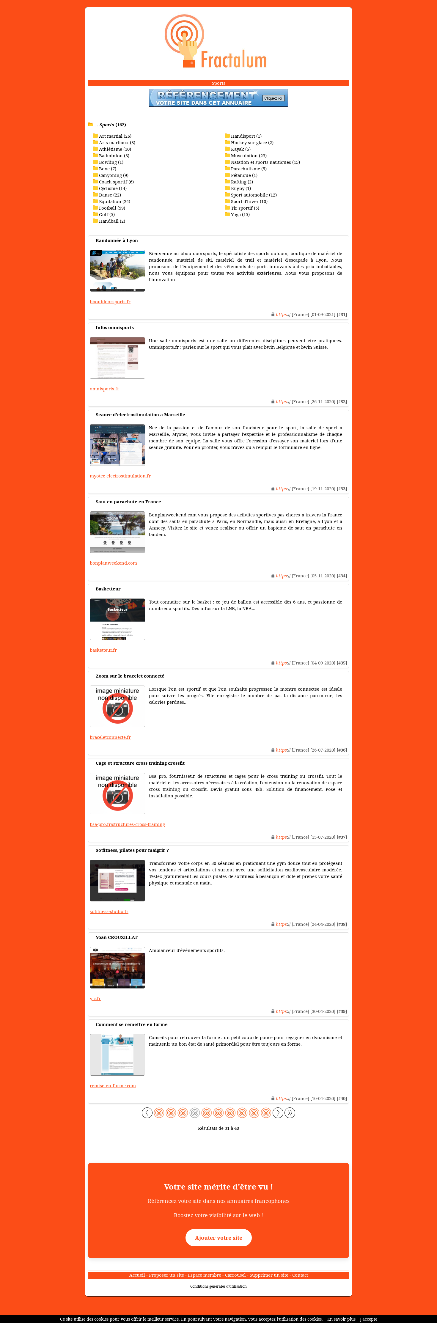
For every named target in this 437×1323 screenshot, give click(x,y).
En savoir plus (341, 1319)
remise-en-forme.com (113, 1085)
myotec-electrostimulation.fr (120, 476)
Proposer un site (166, 1275)
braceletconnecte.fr (110, 737)
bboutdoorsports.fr (110, 301)
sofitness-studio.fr (109, 911)
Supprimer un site (269, 1275)
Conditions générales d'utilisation (218, 1286)
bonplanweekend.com (113, 563)
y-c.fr (95, 998)
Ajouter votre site (218, 1237)
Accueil (137, 1275)
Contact (300, 1275)
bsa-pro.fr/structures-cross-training (127, 824)
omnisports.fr (104, 389)
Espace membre (204, 1275)
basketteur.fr (103, 650)
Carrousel (235, 1275)
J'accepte (368, 1319)
